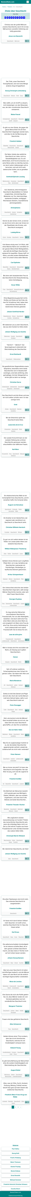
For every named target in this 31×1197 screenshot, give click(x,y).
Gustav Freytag (15, 1166)
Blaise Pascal (15, 114)
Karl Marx (15, 449)
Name (8, 268)
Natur (10, 842)
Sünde (17, 147)
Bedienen (5, 734)
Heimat (21, 709)
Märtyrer (17, 41)
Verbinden (13, 760)
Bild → (27, 41)
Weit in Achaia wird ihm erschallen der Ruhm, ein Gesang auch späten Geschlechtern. (15, 650)
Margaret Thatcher (15, 1006)
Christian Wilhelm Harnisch (15, 527)
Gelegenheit (13, 386)
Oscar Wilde (15, 285)
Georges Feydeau (15, 599)
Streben (13, 338)
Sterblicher (13, 214)
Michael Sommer (15, 1180)
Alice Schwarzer (15, 1024)
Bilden (10, 734)
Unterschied (13, 605)
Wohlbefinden (15, 268)
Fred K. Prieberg (15, 1157)
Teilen (20, 509)
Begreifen (8, 783)
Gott (16, 709)
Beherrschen (6, 181)
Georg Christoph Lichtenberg (15, 91)
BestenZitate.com (7, 2)
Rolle (20, 429)
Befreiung (7, 1074)
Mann (22, 734)
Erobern (14, 1052)
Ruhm (19, 662)
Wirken (20, 532)
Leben (15, 685)
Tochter (21, 963)
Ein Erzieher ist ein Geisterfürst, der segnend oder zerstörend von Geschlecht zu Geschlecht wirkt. (15, 520)
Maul (12, 963)
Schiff (10, 120)
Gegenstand (5, 386)
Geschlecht (10, 41)
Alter (5, 553)
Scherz (22, 237)
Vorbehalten (15, 988)
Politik (21, 1010)
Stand (16, 811)
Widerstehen (17, 359)
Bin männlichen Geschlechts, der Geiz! (15, 849)
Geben (13, 1074)
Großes (9, 318)
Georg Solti (15, 1153)
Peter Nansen (15, 754)
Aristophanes (15, 208)
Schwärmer (16, 318)
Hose (15, 937)
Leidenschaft (5, 641)
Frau (4, 289)
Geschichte (12, 145)
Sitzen (16, 963)
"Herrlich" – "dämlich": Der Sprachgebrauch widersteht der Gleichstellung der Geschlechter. (16, 347)
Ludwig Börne (15, 232)
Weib (16, 511)
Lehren (12, 1010)
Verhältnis (13, 581)
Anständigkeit (7, 1052)
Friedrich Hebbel (15, 141)
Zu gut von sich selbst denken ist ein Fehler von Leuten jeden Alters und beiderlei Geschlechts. (15, 542)
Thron (15, 1054)
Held (11, 1054)
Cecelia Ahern (15, 1189)
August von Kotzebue (15, 505)
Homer (15, 657)
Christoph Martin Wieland (15, 836)
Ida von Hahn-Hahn (15, 730)
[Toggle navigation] (28, 1)
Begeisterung (7, 316)
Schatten (19, 212)
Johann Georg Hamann (15, 958)
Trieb (17, 95)
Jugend (21, 783)
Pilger (13, 711)
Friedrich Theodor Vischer (15, 805)
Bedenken (5, 986)
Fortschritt (5, 453)
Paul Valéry (15, 1149)
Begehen (5, 145)
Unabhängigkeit (17, 1076)
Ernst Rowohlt (15, 1175)
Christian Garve (15, 382)
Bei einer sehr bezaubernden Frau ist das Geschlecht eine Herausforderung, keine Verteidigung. (15, 278)
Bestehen (6, 809)
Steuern (15, 120)
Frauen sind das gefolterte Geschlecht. (15, 1019)
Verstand (13, 1012)
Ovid (15, 404)
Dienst (14, 316)
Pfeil (22, 579)
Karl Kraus (15, 932)
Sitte (22, 1101)
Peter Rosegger (15, 705)
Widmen (13, 687)
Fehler (9, 553)
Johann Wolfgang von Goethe (15, 332)
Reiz (9, 183)
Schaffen (13, 411)
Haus (11, 937)
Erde (5, 709)
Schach (21, 685)
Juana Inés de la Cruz (15, 425)
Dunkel (13, 336)
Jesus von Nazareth (16, 36)
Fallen (13, 840)
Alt (4, 685)
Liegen (22, 603)
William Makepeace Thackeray (15, 549)
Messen (22, 453)
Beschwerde (7, 840)
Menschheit (11, 147)
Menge (13, 95)
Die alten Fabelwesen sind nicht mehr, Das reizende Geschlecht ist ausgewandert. (15, 901)
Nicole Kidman (15, 1171)
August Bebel (15, 1070)
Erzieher (7, 532)
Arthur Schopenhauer (15, 574)
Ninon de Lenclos (15, 981)
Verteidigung (13, 291)
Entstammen (6, 119)
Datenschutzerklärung (15, 1195)
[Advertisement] (15, 60)
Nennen (19, 409)
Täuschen (21, 937)
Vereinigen (16, 388)
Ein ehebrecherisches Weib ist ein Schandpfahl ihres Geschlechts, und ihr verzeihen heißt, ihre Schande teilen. (15, 498)
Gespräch (9, 388)
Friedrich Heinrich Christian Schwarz (15, 1184)
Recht (9, 988)
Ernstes (9, 237)
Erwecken (13, 181)
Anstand (4, 1101)
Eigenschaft (13, 986)
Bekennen (7, 336)
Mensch (11, 811)
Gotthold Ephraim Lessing (15, 177)
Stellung (13, 455)
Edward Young (15, 1048)
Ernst (4, 237)
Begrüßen (5, 267)
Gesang (7, 662)
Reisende (21, 119)
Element (5, 579)
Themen (9, 7)
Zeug (21, 95)
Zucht (13, 1103)
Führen (10, 579)
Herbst (14, 212)
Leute (21, 553)
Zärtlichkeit (15, 183)
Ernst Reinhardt (15, 354)
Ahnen (7, 409)
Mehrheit (20, 809)
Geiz (9, 858)
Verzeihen (11, 511)
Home (4, 7)
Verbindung (21, 641)
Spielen (13, 431)
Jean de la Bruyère (15, 634)
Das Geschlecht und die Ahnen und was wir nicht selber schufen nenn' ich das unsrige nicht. (15, 397)
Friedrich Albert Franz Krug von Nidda (16, 1096)
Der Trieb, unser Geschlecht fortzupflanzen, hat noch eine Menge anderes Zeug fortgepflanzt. (15, 84)
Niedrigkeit (14, 641)
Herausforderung (19, 289)
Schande (14, 509)
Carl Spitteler (15, 262)
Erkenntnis (8, 429)
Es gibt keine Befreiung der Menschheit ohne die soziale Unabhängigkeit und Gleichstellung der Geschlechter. (15, 1063)
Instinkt (13, 758)
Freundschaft (9, 639)
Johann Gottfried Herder (15, 312)
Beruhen (10, 1101)
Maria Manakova (15, 681)
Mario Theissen (15, 1162)
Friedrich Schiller (16, 779)
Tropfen (15, 842)
